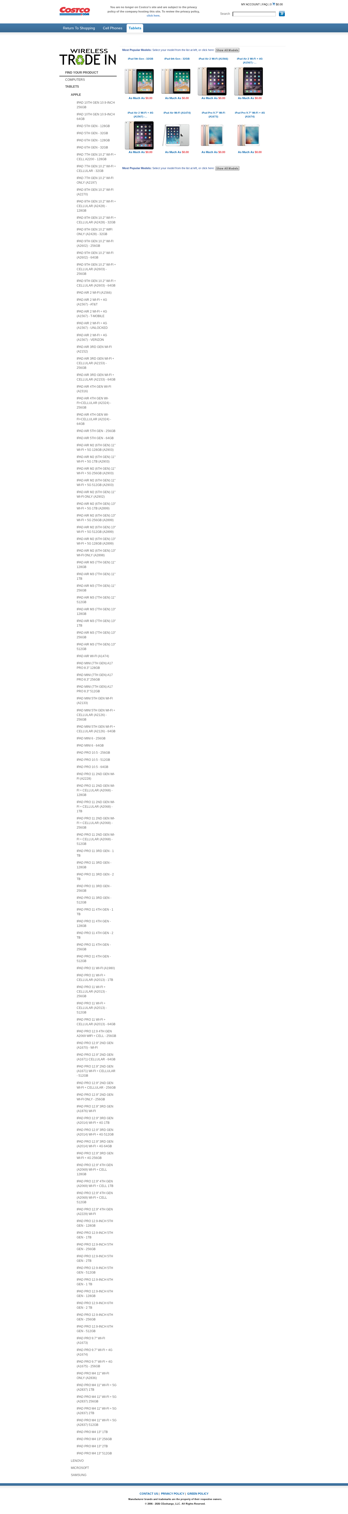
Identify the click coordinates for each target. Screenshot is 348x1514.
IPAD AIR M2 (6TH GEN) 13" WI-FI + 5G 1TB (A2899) (96, 506)
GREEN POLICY (197, 1493)
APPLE (76, 95)
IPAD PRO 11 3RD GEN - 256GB (94, 888)
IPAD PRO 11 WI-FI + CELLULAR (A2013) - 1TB (95, 978)
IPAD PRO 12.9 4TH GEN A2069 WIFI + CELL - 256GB (96, 1034)
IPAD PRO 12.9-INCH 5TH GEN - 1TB (95, 1235)
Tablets (135, 28)
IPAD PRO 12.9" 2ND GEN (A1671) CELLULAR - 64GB (96, 1057)
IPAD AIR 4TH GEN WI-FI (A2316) (94, 389)
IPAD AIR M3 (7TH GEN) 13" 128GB (96, 611)
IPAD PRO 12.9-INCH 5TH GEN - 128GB (95, 1223)
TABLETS (72, 86)
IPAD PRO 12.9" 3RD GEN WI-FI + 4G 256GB (95, 1156)
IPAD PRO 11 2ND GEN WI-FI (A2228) (96, 776)
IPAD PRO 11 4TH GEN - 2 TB (95, 935)
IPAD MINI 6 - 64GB (90, 745)
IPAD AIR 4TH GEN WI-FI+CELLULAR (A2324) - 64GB (94, 419)
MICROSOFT (80, 1468)
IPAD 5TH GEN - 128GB (93, 126)
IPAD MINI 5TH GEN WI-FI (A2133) (95, 701)
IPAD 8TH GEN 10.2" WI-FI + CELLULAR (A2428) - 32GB (96, 220)
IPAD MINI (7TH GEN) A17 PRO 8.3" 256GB (95, 677)
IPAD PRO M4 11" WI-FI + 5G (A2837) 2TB (96, 1411)
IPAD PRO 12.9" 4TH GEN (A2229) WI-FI (95, 1212)
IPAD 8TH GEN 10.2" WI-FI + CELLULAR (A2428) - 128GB (96, 206)
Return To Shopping (79, 28)
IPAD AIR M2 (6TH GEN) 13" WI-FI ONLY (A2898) (96, 553)
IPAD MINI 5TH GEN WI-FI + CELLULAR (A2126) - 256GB (96, 715)
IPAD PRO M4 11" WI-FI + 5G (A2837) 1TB (96, 1387)
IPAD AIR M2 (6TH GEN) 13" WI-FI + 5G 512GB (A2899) (96, 529)
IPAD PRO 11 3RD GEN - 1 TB (95, 853)
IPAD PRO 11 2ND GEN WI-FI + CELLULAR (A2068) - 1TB (96, 806)
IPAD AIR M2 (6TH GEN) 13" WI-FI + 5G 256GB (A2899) (96, 518)
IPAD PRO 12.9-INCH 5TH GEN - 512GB (95, 1270)
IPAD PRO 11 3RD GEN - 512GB (94, 900)
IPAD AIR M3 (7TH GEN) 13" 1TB (96, 623)
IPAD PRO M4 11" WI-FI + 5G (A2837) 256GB (96, 1399)
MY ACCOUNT (250, 4)
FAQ (265, 4)
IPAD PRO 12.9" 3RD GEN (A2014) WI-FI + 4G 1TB (95, 1120)
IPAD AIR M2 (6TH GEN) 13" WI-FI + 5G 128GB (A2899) (96, 541)
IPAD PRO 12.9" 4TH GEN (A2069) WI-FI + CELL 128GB (95, 1169)
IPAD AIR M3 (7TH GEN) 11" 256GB (96, 588)
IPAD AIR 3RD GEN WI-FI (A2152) (94, 349)
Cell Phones (112, 28)
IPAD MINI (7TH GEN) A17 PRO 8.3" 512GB (95, 689)
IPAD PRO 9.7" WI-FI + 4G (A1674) (94, 1352)
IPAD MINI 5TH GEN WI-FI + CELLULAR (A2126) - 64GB (96, 729)
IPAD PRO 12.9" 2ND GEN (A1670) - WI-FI (95, 1045)
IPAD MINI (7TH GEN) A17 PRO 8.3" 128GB (95, 665)
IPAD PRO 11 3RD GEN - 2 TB (95, 877)
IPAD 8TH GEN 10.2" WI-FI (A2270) (95, 192)
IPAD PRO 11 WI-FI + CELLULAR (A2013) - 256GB (92, 991)
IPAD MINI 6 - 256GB (91, 738)
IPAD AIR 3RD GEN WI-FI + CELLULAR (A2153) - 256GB (95, 363)
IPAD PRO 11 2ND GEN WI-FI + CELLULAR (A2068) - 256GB (96, 823)
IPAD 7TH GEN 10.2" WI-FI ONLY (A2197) (95, 180)
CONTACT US (149, 1493)
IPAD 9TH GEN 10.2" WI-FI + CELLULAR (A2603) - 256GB (96, 269)
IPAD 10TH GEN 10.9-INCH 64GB (96, 117)
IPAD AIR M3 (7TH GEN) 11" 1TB (96, 576)
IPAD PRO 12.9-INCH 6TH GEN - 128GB (95, 1294)
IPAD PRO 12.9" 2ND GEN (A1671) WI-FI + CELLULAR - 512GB (96, 1071)
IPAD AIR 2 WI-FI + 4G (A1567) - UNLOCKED (92, 325)
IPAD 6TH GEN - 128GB (93, 140)
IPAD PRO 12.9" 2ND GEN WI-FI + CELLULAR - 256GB (96, 1085)
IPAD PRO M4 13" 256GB (94, 1439)
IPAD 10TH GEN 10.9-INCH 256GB (96, 105)
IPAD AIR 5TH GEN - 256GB (96, 431)
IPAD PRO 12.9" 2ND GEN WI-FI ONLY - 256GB (95, 1097)
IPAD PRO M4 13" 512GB (94, 1453)
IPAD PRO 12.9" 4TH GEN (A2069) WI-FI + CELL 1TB (95, 1184)
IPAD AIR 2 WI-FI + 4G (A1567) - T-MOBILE (92, 314)
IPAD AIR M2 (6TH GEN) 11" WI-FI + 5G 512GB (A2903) (96, 483)
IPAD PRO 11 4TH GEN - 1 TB (95, 912)
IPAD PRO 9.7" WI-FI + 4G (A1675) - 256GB (94, 1364)
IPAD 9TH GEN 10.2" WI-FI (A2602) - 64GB (95, 255)
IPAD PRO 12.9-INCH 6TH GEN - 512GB (95, 1329)
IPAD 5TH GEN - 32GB (92, 133)
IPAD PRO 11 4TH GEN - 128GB (94, 924)
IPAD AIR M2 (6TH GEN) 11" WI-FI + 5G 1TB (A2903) (96, 459)
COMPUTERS (75, 80)
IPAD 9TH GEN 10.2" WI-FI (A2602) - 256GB (95, 243)
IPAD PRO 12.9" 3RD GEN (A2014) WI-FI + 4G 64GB (95, 1144)
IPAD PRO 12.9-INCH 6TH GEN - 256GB (95, 1317)
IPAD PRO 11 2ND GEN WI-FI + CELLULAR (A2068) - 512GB (96, 839)
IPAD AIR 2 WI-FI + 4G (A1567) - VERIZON (92, 337)
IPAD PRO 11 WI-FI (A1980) (96, 968)
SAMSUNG (78, 1475)
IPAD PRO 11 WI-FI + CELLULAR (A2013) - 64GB (96, 1022)
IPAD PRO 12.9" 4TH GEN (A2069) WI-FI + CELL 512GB (95, 1197)
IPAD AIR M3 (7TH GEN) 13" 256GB (96, 635)
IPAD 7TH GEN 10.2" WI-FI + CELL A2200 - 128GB (96, 157)
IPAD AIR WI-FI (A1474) (93, 656)
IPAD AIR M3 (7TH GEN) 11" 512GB (96, 600)
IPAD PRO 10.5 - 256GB (93, 752)
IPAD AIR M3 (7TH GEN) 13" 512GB (96, 647)
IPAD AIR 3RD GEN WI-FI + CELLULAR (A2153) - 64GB (96, 377)
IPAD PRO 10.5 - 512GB (93, 760)
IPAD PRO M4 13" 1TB (92, 1432)
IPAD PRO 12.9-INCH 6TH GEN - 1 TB (95, 1282)
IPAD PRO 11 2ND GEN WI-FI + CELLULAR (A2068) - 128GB (96, 790)
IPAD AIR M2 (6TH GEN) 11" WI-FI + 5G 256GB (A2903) (96, 471)
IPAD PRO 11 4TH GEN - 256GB (94, 947)
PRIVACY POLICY (172, 1493)
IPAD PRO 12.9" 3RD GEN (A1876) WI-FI (95, 1109)
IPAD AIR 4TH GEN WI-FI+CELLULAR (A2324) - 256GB (94, 403)
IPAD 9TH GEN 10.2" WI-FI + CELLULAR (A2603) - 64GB (96, 283)
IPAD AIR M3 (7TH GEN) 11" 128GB (96, 565)
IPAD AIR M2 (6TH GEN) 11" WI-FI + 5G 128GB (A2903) (96, 447)
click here (153, 15)
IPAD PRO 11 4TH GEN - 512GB (94, 959)
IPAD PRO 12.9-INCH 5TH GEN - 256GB (95, 1247)
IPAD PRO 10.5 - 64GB (92, 767)
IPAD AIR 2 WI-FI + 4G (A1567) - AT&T (92, 302)
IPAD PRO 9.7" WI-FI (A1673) (91, 1340)
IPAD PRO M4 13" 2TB (92, 1446)
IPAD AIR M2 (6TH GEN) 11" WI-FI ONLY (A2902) (96, 494)
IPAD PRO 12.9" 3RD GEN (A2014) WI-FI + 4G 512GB (95, 1132)
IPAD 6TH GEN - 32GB (92, 147)
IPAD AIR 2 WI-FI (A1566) (94, 292)
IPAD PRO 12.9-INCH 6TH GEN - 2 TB (95, 1305)
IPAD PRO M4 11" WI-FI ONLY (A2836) (93, 1376)
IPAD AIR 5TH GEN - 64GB (95, 438)
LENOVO (77, 1461)
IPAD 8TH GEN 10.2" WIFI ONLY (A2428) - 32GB (94, 232)
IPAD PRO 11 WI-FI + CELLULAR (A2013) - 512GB (92, 1008)
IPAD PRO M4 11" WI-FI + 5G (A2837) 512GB (96, 1422)
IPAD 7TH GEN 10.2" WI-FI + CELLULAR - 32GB (96, 169)
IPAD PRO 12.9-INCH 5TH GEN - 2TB (95, 1258)
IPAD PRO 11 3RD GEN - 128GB (94, 865)
